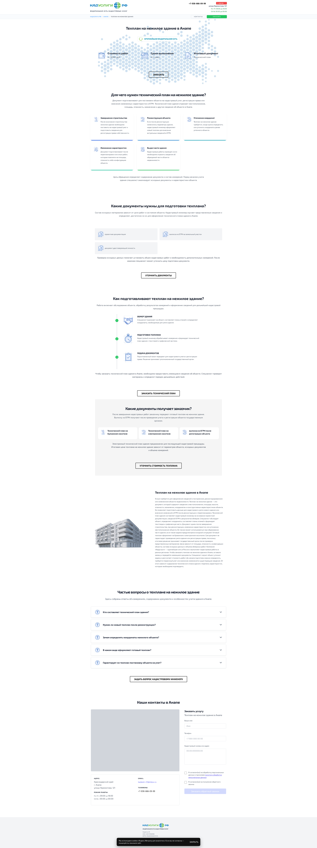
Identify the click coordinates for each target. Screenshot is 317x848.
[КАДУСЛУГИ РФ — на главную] (108, 5)
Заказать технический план (158, 393)
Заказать (217, 16)
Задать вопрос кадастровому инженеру (158, 679)
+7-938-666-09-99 (197, 3)
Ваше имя (188, 721)
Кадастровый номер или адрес (196, 746)
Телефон (187, 733)
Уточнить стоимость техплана (158, 465)
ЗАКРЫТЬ (194, 842)
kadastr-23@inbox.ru (147, 782)
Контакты (198, 16)
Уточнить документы (158, 275)
